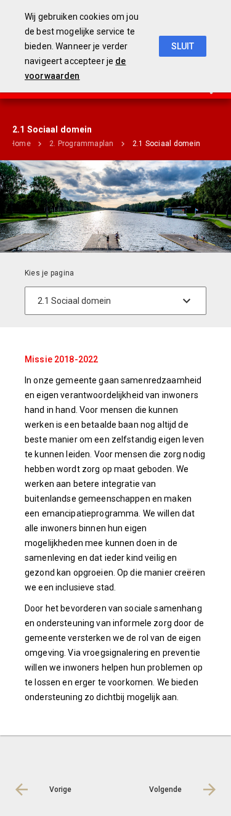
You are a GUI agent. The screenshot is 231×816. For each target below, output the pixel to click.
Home (20, 143)
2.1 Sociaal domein (166, 143)
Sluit (182, 46)
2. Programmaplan (81, 143)
